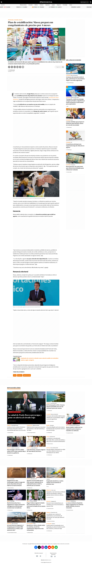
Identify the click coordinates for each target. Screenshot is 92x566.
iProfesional (11, 19)
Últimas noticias (23, 4)
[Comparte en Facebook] (9, 67)
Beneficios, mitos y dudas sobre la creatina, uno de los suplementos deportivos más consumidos (36, 527)
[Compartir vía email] (23, 67)
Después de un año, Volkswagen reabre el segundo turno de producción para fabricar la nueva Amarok (16, 483)
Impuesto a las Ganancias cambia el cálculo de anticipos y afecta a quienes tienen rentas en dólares (55, 493)
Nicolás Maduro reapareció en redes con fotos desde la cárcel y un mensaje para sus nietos (55, 451)
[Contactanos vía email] (37, 556)
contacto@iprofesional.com (46, 562)
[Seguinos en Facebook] (35, 547)
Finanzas (41, 4)
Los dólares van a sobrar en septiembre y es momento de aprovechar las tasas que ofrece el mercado (55, 516)
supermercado (27, 375)
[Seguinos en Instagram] (42, 547)
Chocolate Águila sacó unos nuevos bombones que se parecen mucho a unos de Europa (55, 428)
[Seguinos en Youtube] (49, 547)
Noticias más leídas (14, 388)
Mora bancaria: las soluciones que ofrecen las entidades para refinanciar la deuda (75, 168)
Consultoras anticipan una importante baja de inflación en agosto (75, 145)
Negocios (59, 4)
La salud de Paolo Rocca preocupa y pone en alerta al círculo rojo (25, 416)
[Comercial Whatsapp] (55, 556)
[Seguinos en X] (39, 547)
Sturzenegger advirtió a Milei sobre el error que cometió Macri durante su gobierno (16, 451)
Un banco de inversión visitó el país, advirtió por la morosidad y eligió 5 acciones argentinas (75, 78)
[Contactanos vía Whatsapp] (40, 556)
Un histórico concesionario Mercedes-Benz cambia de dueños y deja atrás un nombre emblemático (55, 440)
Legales (53, 4)
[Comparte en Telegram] (20, 67)
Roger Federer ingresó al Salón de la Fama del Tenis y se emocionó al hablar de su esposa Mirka (36, 505)
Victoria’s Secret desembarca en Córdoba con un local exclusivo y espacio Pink (54, 504)
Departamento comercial (53, 554)
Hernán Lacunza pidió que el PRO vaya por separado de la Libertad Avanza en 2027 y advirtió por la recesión (35, 483)
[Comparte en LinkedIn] (17, 67)
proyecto (20, 375)
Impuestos (47, 4)
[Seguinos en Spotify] (56, 547)
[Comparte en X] (12, 67)
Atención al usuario (39, 553)
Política (36, 4)
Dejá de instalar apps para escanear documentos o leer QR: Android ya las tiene (36, 428)
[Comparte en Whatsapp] (15, 67)
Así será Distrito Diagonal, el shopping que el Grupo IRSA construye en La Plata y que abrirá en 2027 (15, 527)
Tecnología (65, 4)
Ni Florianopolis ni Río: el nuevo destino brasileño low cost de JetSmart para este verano (55, 406)
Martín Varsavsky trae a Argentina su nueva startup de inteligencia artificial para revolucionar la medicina (16, 505)
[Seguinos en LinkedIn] (46, 547)
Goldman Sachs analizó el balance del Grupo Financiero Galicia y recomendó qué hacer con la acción (16, 428)
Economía (30, 4)
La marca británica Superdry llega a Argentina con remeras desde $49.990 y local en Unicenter (74, 505)
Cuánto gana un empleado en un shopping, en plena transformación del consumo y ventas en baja (55, 527)
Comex (70, 4)
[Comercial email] (51, 556)
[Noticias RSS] (52, 547)
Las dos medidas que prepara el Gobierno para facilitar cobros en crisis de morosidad (75, 123)
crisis (15, 375)
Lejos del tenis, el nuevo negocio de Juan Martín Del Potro (36, 450)
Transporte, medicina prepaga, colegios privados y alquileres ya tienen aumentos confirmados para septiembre (75, 101)
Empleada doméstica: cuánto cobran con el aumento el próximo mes (54, 482)
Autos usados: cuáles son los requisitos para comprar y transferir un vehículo (74, 429)
